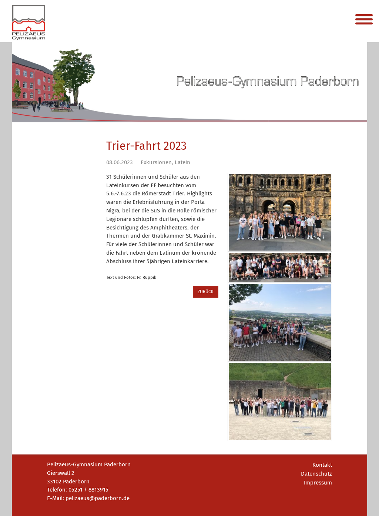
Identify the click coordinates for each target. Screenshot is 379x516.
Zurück (206, 291)
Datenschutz (316, 473)
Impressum (318, 482)
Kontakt (322, 465)
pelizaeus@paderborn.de (98, 498)
